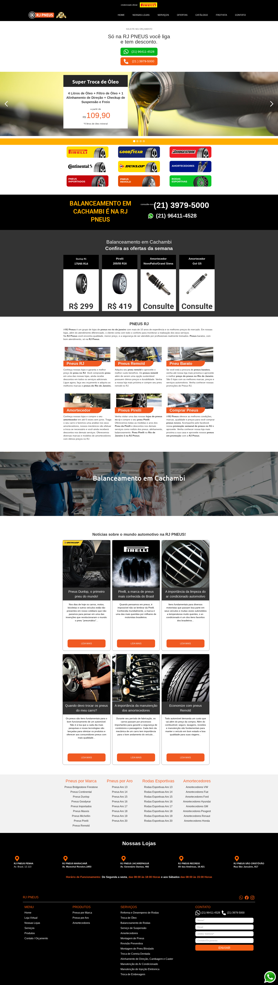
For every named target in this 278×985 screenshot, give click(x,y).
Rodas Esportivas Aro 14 (158, 792)
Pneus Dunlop (81, 796)
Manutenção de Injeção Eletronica (139, 969)
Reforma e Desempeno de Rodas (139, 912)
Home (121, 15)
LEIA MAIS (86, 643)
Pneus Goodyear (81, 801)
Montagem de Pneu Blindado (137, 948)
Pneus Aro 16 (119, 801)
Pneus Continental (81, 792)
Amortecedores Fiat (197, 792)
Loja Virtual (30, 917)
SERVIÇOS (163, 15)
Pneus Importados (81, 806)
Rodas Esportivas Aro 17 (158, 806)
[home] (47, 15)
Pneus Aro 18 (119, 811)
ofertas (182, 15)
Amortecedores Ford (197, 796)
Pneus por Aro (120, 781)
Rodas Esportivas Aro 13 (158, 787)
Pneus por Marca (81, 781)
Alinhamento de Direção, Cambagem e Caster (146, 959)
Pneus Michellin (81, 816)
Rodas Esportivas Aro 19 (158, 816)
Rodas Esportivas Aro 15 (158, 796)
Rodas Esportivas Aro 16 (158, 801)
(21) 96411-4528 (176, 215)
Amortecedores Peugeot (197, 811)
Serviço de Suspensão (133, 928)
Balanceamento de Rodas (135, 923)
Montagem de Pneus (132, 938)
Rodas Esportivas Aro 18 (158, 811)
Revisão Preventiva (131, 943)
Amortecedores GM (197, 806)
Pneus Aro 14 (119, 792)
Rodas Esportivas (158, 781)
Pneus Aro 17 (119, 806)
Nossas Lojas (32, 923)
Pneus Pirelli (81, 820)
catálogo (201, 15)
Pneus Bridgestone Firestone (81, 787)
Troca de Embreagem (132, 974)
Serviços (29, 928)
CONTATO (240, 15)
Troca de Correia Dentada (135, 953)
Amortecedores (197, 781)
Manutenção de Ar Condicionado (139, 964)
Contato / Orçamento (36, 938)
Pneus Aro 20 (119, 820)
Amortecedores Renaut (197, 816)
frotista (221, 15)
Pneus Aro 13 (119, 787)
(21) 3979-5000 (181, 205)
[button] (6, 104)
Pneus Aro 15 (119, 796)
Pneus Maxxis (81, 811)
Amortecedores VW (197, 787)
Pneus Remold (81, 825)
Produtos (29, 933)
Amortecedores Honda (197, 820)
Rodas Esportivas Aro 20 (158, 820)
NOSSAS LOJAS (141, 15)
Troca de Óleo (128, 917)
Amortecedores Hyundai (197, 801)
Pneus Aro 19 (119, 816)
